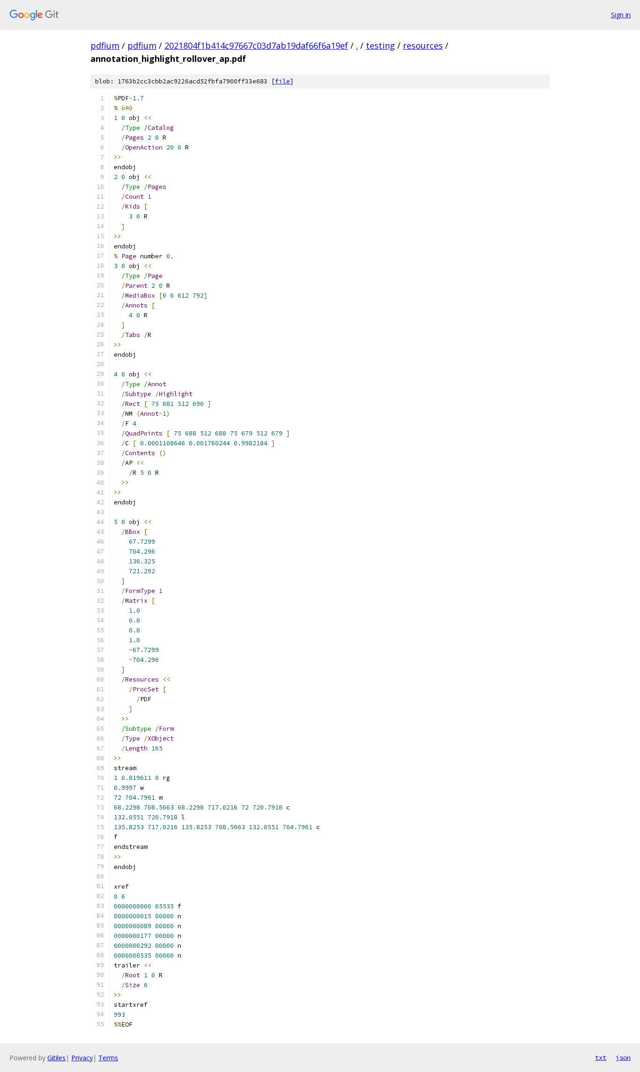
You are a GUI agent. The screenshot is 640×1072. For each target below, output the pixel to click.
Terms (108, 1057)
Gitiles (56, 1057)
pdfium (104, 45)
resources (423, 45)
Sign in (621, 14)
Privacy (82, 1057)
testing (380, 45)
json (623, 1057)
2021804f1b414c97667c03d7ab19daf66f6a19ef (256, 45)
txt (600, 1057)
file (282, 81)
